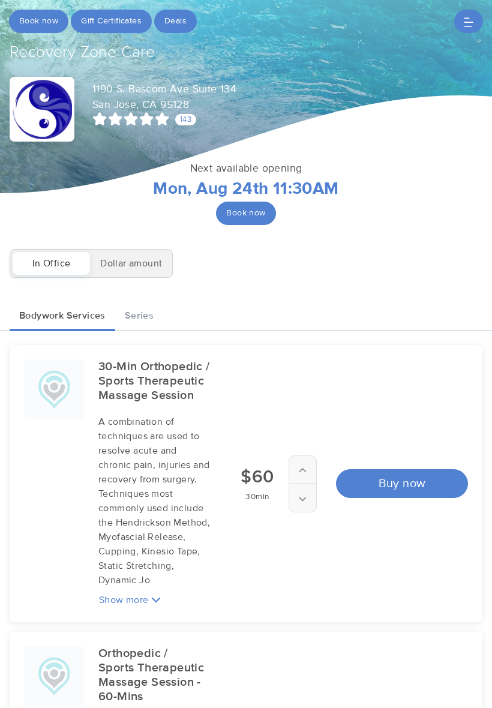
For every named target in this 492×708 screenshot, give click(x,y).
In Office (51, 263)
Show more (125, 600)
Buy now (402, 484)
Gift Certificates (111, 21)
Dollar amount (131, 263)
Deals (175, 21)
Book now (38, 21)
